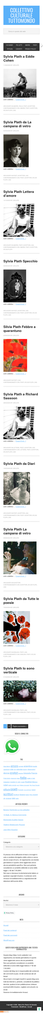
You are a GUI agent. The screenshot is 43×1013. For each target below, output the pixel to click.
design (25, 769)
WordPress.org (8, 940)
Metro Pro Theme (23, 1005)
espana (21, 773)
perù (18, 785)
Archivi (5, 900)
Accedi (5, 925)
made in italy (31, 778)
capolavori (6, 769)
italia (21, 106)
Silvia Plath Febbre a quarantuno (19, 328)
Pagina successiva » (20, 726)
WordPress (22, 1007)
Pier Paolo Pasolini (34, 785)
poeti (25, 106)
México (34, 782)
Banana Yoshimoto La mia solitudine (16, 810)
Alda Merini (6, 766)
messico (6, 782)
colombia (19, 769)
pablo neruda (12, 785)
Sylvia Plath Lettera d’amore (18, 193)
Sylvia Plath (7, 110)
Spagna (22, 794)
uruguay (8, 798)
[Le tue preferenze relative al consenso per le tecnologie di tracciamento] (39, 1009)
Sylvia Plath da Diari (19, 463)
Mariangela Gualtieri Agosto (13, 819)
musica (28, 781)
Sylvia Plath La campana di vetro (17, 531)
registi (34, 790)
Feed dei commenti (10, 935)
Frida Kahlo (6, 778)
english (16, 652)
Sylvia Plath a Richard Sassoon (20, 396)
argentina (28, 766)
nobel (5, 785)
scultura (16, 794)
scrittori (31, 106)
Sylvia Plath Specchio (20, 261)
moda (22, 782)
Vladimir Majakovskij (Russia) (14, 824)
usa (14, 110)
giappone (14, 778)
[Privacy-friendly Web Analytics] (4, 1012)
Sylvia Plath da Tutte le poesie (21, 600)
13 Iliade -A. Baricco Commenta (14, 815)
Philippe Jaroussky (24, 785)
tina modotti (34, 794)
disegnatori (31, 769)
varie (17, 798)
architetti (21, 766)
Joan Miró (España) (10, 829)
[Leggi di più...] (21, 99)
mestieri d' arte (15, 782)
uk (4, 798)
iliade (18, 778)
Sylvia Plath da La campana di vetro (17, 124)
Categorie (6, 842)
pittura (6, 789)
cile (15, 769)
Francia (34, 773)
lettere (16, 447)
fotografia (27, 773)
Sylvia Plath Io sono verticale (18, 670)
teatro (27, 795)
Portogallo (20, 790)
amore (15, 106)
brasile (34, 766)
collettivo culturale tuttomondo (21, 15)
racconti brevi (27, 790)
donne (6, 772)
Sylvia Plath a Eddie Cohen (19, 58)
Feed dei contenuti (10, 930)
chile (11, 769)
